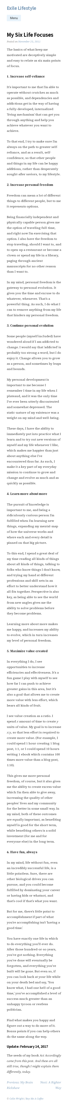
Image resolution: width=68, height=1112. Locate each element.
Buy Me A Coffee (34, 1098)
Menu (14, 18)
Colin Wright (16, 1098)
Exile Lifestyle (21, 8)
